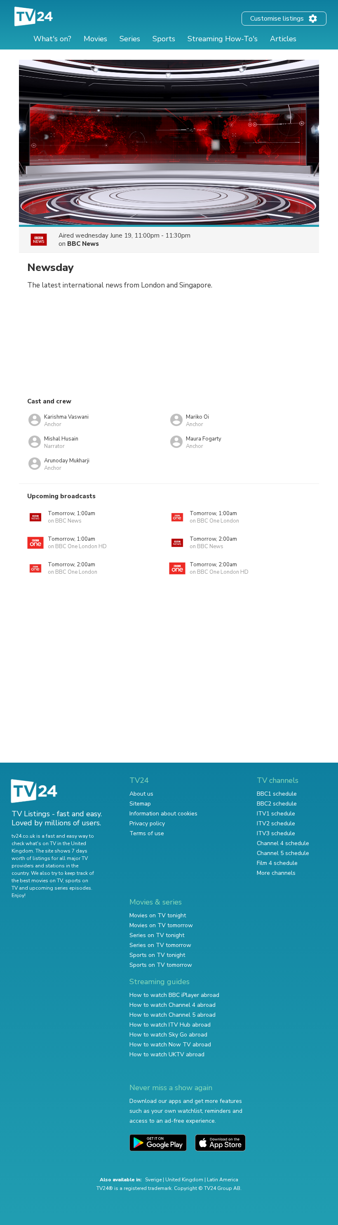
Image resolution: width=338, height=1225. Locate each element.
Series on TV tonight (156, 935)
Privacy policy (147, 823)
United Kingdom (184, 1179)
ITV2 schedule (276, 823)
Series (130, 39)
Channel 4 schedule (283, 843)
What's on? (52, 39)
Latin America (222, 1179)
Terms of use (146, 833)
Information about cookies (163, 813)
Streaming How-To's (223, 39)
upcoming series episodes (60, 888)
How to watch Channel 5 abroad (172, 1015)
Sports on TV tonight (157, 955)
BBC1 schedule (277, 794)
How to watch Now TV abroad (170, 1044)
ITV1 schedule (276, 813)
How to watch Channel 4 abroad (172, 1005)
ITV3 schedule (276, 833)
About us (141, 794)
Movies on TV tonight (157, 915)
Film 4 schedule (277, 863)
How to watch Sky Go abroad (168, 1035)
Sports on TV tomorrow (160, 965)
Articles (283, 39)
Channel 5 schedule (283, 853)
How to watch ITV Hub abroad (170, 1025)
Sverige (153, 1179)
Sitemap (140, 804)
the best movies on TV (37, 880)
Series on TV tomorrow (160, 945)
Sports (164, 39)
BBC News (83, 244)
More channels (276, 873)
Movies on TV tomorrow (161, 925)
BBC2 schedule (277, 804)
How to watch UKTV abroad (166, 1054)
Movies (95, 39)
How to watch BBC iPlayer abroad (174, 995)
